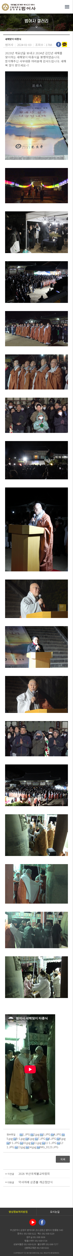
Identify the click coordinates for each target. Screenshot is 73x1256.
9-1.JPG (14, 1143)
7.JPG (41, 1138)
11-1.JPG (50, 1143)
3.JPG (46, 1134)
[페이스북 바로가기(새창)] (42, 1222)
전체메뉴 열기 (67, 7)
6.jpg (31, 1138)
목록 (62, 1159)
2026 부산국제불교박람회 (34, 1173)
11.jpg (37, 1143)
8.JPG (52, 1138)
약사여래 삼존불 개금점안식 (36, 1182)
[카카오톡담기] (65, 44)
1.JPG (26, 1134)
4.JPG (57, 1134)
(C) (25, 1252)
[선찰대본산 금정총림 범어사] (19, 6)
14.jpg (32, 1147)
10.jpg (26, 1143)
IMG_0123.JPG (49, 1147)
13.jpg (21, 1147)
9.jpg (62, 1138)
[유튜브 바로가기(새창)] (32, 1222)
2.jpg (36, 1134)
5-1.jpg (20, 1138)
